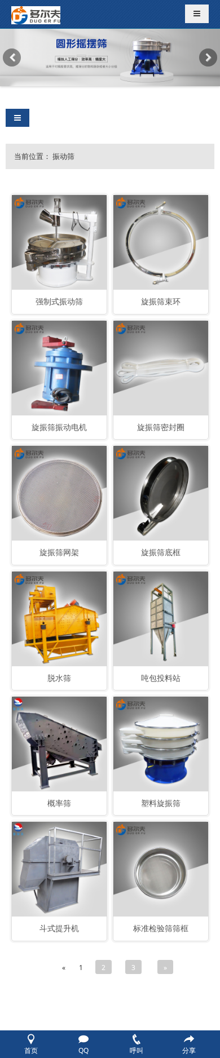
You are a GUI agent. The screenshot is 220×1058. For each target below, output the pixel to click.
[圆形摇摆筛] (110, 57)
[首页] (35, 14)
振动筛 (63, 156)
